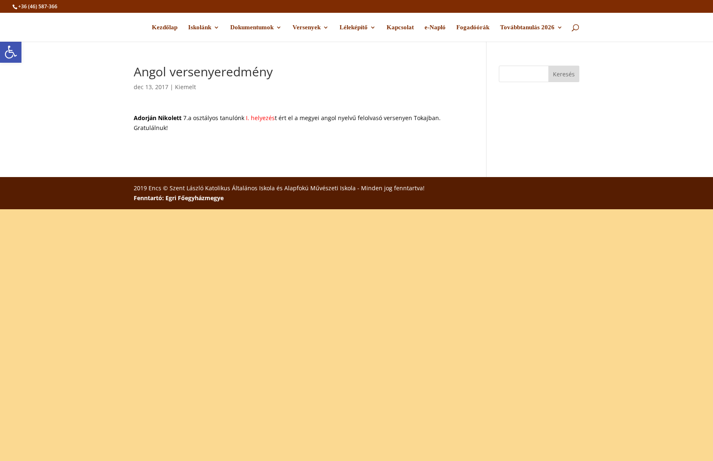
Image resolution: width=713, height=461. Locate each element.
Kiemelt (185, 87)
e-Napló (435, 27)
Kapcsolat (400, 27)
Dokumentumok (252, 27)
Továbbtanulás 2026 (527, 27)
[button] (10, 52)
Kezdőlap (164, 27)
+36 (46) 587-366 (37, 6)
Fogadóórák (472, 27)
